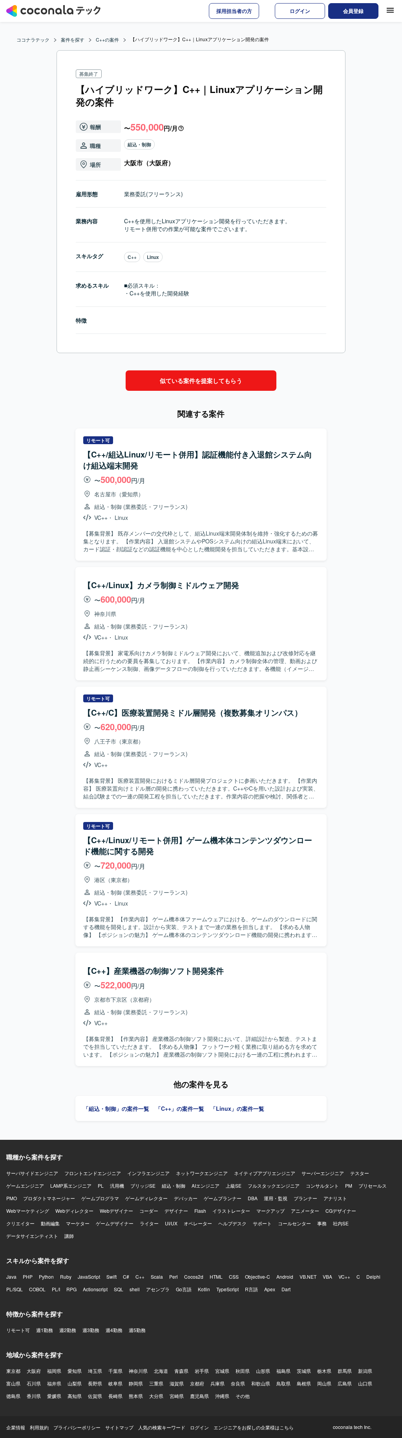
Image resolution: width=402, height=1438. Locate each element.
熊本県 (136, 1395)
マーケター (78, 1223)
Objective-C (257, 1276)
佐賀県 (95, 1395)
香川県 (34, 1395)
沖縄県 (222, 1395)
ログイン (199, 1427)
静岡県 (136, 1383)
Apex (269, 1289)
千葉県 (115, 1370)
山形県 (263, 1370)
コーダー (148, 1210)
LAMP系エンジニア (70, 1185)
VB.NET (308, 1276)
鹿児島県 (199, 1395)
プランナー (305, 1198)
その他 (243, 1395)
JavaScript (89, 1276)
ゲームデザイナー (114, 1223)
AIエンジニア (205, 1185)
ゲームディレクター (146, 1198)
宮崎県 (177, 1395)
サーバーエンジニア (323, 1173)
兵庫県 (217, 1383)
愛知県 (75, 1370)
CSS (234, 1276)
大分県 (156, 1395)
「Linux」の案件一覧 (237, 1108)
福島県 (283, 1370)
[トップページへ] (53, 11)
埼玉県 (95, 1370)
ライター (149, 1223)
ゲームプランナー (222, 1198)
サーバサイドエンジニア (32, 1173)
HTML (216, 1276)
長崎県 (115, 1395)
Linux (153, 257)
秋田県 (243, 1370)
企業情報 (15, 1427)
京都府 (197, 1383)
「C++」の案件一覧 (179, 1108)
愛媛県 (54, 1395)
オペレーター (198, 1223)
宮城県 (222, 1370)
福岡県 (54, 1370)
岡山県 (324, 1383)
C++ (132, 257)
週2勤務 (67, 1330)
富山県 (13, 1383)
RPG (71, 1289)
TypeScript (227, 1289)
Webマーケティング (27, 1210)
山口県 (365, 1383)
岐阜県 (115, 1383)
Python (46, 1276)
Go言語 (184, 1289)
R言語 (251, 1289)
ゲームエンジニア (25, 1185)
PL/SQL (14, 1289)
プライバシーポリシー (76, 1427)
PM (348, 1185)
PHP (28, 1276)
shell (135, 1289)
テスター (359, 1173)
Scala (157, 1276)
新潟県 (365, 1370)
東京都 (13, 1370)
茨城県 (304, 1370)
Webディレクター (74, 1210)
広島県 (345, 1383)
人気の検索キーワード (161, 1427)
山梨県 (75, 1383)
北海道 (161, 1370)
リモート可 (18, 1330)
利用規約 (39, 1427)
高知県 (75, 1395)
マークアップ (270, 1210)
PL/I (56, 1289)
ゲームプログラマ (100, 1198)
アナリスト (335, 1198)
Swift (111, 1276)
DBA (253, 1198)
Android (284, 1276)
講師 (69, 1235)
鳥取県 (283, 1383)
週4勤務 (114, 1330)
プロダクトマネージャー (49, 1198)
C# (126, 1276)
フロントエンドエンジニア (92, 1173)
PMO (11, 1198)
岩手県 (202, 1370)
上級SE (233, 1185)
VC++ (344, 1276)
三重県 (156, 1383)
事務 (322, 1223)
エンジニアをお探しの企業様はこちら (254, 1427)
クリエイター (20, 1223)
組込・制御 (139, 144)
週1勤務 (44, 1330)
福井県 (54, 1383)
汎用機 (117, 1185)
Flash (200, 1210)
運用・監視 (275, 1198)
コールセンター (294, 1223)
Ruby (65, 1276)
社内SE (341, 1223)
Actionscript (95, 1289)
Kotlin (204, 1289)
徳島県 (13, 1395)
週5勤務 (137, 1330)
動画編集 (50, 1223)
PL (101, 1185)
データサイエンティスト (32, 1235)
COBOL (37, 1289)
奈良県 (238, 1383)
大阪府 (34, 1370)
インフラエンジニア (148, 1173)
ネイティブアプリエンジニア (264, 1173)
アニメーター (305, 1210)
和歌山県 (260, 1383)
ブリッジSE (142, 1185)
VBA (327, 1276)
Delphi (373, 1276)
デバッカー (185, 1198)
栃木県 (324, 1370)
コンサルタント (322, 1185)
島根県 (304, 1383)
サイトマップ (119, 1427)
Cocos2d (193, 1276)
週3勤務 (90, 1330)
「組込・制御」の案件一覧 (116, 1108)
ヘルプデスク (232, 1223)
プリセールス (372, 1185)
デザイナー (176, 1210)
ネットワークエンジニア (202, 1173)
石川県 (34, 1383)
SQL (118, 1289)
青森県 (181, 1370)
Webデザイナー (116, 1210)
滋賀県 (177, 1383)
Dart (286, 1289)
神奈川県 (138, 1370)
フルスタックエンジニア (274, 1185)
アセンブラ (158, 1289)
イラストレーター (231, 1210)
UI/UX (171, 1223)
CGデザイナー (340, 1210)
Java (11, 1276)
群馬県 (345, 1370)
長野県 (95, 1383)
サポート (262, 1223)
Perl (173, 1276)
